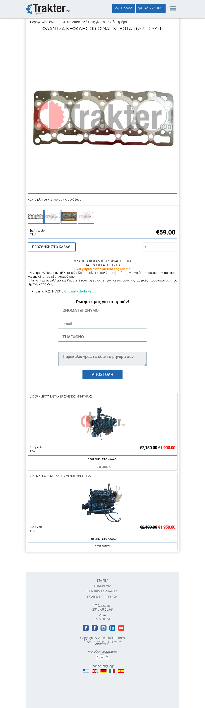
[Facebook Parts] (95, 630)
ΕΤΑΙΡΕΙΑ (102, 580)
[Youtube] (121, 630)
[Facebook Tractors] (86, 630)
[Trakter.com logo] (48, 9)
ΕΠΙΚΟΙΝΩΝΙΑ (102, 586)
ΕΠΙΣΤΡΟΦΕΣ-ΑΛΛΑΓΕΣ (102, 591)
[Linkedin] (112, 630)
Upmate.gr (116, 641)
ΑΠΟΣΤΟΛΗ (102, 374)
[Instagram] (103, 630)
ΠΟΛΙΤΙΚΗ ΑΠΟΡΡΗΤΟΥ (102, 597)
